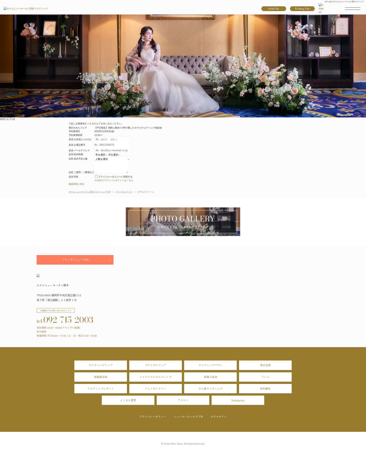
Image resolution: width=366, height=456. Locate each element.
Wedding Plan (302, 8)
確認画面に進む (77, 184)
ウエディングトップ (101, 365)
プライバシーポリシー (152, 416)
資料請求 (265, 388)
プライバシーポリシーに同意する (115, 176)
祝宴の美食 (210, 377)
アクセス (183, 400)
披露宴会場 (100, 377)
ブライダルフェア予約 (75, 260)
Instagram (238, 400)
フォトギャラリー (155, 388)
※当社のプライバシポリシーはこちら (113, 180)
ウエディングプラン (210, 365)
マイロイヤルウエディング (156, 377)
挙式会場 (265, 365)
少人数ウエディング (210, 388)
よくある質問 (128, 400)
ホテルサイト (219, 416)
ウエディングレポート (100, 388)
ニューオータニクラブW (188, 416)
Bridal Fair (273, 8)
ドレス (265, 377)
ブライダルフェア (155, 365)
